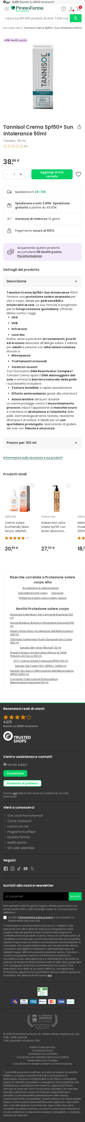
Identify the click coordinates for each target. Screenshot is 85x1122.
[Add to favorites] (78, 174)
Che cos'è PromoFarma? (25, 816)
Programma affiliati (21, 832)
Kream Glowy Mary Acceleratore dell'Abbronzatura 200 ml (41, 632)
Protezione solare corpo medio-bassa (42, 598)
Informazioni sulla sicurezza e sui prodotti (33, 458)
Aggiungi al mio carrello (52, 174)
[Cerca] (76, 18)
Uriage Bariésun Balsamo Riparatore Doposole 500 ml (42, 624)
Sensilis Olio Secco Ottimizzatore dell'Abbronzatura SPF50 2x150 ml (42, 672)
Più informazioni (29, 256)
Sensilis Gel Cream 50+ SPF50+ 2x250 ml (40, 666)
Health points (16, 842)
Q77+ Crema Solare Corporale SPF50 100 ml (40, 661)
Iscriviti (75, 896)
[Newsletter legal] (5, 919)
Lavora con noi (17, 826)
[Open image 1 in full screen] (43, 77)
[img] (42, 147)
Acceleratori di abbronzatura (40, 588)
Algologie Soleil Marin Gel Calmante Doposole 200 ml (41, 616)
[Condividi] (79, 126)
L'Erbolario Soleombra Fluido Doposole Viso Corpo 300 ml (41, 641)
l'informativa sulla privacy (35, 917)
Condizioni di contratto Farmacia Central (43, 1057)
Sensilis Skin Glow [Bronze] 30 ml (40, 647)
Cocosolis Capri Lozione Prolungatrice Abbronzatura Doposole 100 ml (34, 680)
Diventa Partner (18, 837)
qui (15, 793)
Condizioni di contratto (42, 1054)
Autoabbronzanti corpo (32, 593)
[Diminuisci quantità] (7, 174)
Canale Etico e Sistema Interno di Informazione (42, 1063)
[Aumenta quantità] (20, 174)
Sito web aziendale (20, 848)
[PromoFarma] (27, 9)
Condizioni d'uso (42, 1050)
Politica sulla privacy (42, 1047)
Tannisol (9, 141)
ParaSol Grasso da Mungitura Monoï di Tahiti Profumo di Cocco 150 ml (38, 654)
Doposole (57, 593)
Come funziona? (19, 821)
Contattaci (15, 773)
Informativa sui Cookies (43, 1060)
